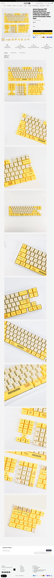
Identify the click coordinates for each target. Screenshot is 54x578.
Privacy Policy (22, 567)
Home (5, 5)
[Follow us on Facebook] (2, 572)
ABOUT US (48, 5)
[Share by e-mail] (40, 35)
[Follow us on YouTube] (7, 572)
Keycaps (25, 5)
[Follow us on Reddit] (9, 572)
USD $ (3, 3)
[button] (36, 20)
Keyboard (20, 5)
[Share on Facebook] (35, 35)
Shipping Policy (22, 571)
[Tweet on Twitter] (38, 35)
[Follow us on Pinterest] (6, 572)
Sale (17, 5)
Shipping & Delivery (13, 52)
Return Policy (22, 568)
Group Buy (29, 5)
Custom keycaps (9, 5)
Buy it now (42, 33)
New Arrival (14, 5)
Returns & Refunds (22, 52)
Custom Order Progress (35, 5)
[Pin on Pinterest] (37, 35)
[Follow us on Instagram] (4, 572)
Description (6, 52)
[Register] (14, 570)
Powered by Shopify (21, 575)
